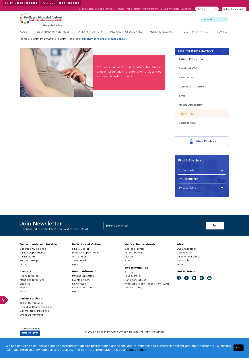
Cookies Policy (133, 287)
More (23, 264)
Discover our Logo (188, 256)
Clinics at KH (27, 256)
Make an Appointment (85, 252)
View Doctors (205, 141)
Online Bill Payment (31, 314)
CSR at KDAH (184, 252)
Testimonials (79, 260)
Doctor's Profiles (134, 248)
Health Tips (65, 38)
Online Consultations (91, 9)
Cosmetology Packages (34, 310)
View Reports (151, 9)
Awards (128, 256)
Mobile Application (191, 104)
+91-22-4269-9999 (68, 3)
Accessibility (4, 300)
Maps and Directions (32, 280)
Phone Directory (30, 276)
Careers (186, 9)
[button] (207, 9)
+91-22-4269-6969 (26, 3)
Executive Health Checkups (36, 307)
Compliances (187, 122)
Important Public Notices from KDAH (146, 283)
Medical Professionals (126, 31)
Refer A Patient (133, 252)
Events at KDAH (189, 68)
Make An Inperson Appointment (123, 9)
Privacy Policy (132, 276)
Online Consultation (32, 303)
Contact (223, 31)
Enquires (25, 283)
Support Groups (29, 260)
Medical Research (162, 31)
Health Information (195, 31)
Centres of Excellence (33, 248)
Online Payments (170, 9)
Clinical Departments (32, 252)
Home (24, 38)
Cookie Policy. (136, 349)
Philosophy (183, 260)
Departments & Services (52, 31)
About (24, 31)
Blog (182, 95)
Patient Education (191, 59)
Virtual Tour (79, 256)
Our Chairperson (187, 248)
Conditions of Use (135, 280)
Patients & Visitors (90, 31)
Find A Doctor (80, 248)
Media (23, 287)
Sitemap (129, 272)
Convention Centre (191, 86)
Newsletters (187, 77)
